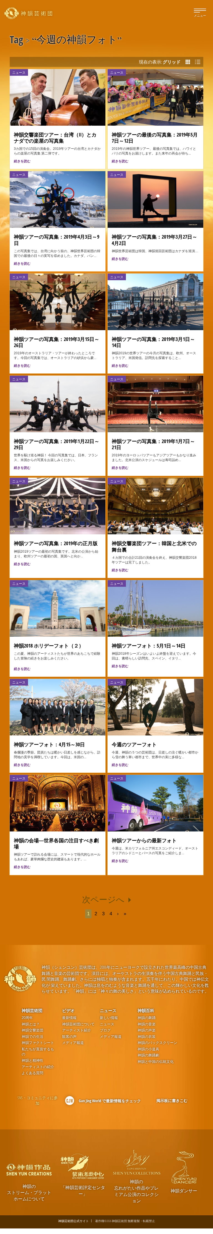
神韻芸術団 (32, 1010)
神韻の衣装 (147, 1037)
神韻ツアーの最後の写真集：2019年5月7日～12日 (155, 137)
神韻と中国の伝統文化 (156, 1061)
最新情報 (69, 1018)
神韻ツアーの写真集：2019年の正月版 (56, 543)
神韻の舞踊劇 (148, 1055)
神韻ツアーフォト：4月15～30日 (49, 744)
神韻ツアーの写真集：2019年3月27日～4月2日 (154, 239)
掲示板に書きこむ (171, 1100)
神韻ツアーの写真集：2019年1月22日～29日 (56, 444)
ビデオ (68, 1010)
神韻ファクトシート (38, 1043)
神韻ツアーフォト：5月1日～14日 (149, 645)
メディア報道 (73, 1043)
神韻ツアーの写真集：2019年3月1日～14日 (153, 342)
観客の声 (69, 1037)
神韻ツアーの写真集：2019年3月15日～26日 (56, 342)
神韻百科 (146, 1010)
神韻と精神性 (32, 1060)
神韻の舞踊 (147, 1018)
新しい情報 (109, 1018)
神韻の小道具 (148, 1049)
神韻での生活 (32, 1037)
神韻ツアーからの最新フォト (144, 840)
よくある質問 (32, 1073)
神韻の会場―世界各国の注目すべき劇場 (56, 843)
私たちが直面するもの (38, 1051)
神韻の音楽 (147, 1024)
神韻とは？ (31, 1024)
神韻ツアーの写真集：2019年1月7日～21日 (153, 444)
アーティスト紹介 (76, 1030)
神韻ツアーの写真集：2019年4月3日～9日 (56, 239)
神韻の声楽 (147, 1030)
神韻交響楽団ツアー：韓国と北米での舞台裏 (154, 546)
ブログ (105, 1030)
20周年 (27, 1018)
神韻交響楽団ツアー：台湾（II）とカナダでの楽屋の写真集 (55, 137)
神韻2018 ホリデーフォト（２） (49, 645)
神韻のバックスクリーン (157, 1043)
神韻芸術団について (78, 1024)
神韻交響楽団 (32, 1030)
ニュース (108, 1010)
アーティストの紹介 (38, 1067)
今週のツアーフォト (134, 744)
